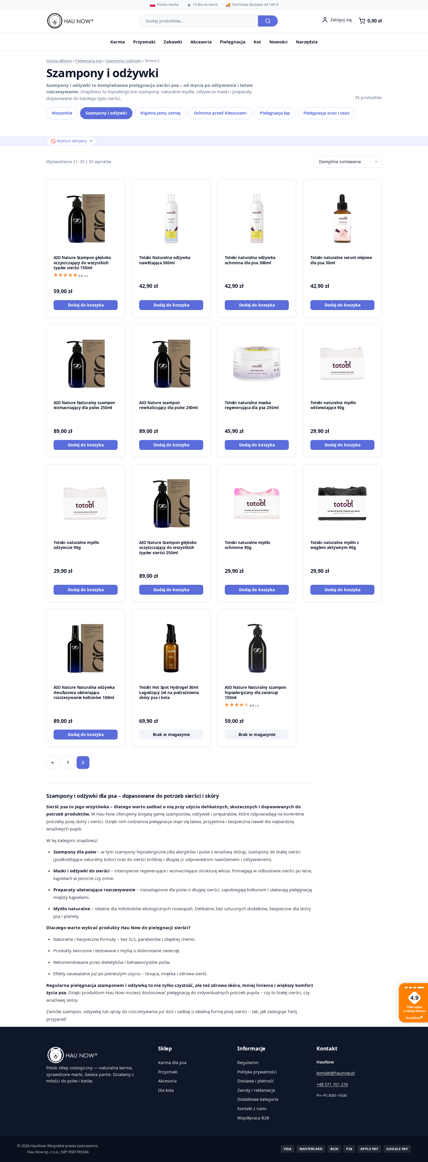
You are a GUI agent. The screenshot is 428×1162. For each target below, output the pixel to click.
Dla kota (166, 1090)
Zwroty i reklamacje (256, 1090)
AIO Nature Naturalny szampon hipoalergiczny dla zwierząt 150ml (255, 692)
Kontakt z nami (251, 1108)
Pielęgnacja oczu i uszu (326, 113)
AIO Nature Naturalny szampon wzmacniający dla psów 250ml (84, 405)
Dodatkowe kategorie (257, 1099)
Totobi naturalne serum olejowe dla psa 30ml (341, 260)
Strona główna (59, 60)
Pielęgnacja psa (88, 60)
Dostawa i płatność (255, 1081)
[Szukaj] (268, 21)
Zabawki (173, 42)
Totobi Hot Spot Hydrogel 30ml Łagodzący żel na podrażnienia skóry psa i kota (169, 692)
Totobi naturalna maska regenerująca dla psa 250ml (252, 405)
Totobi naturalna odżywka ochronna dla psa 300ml (250, 260)
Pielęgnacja (232, 42)
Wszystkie (62, 113)
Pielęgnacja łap (275, 113)
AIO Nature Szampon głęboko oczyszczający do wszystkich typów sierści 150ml (82, 262)
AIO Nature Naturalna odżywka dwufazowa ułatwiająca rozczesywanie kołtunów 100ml (84, 692)
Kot (257, 42)
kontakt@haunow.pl (335, 1073)
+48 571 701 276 (332, 1084)
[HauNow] (95, 1055)
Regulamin (248, 1062)
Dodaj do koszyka (86, 305)
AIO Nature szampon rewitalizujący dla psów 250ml (168, 405)
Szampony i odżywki (123, 60)
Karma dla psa (172, 1062)
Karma (117, 42)
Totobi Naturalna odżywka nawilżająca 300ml (164, 260)
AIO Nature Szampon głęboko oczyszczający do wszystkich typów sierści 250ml (168, 547)
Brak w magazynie (171, 734)
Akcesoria (201, 42)
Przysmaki (144, 42)
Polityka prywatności (257, 1072)
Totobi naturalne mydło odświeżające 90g (333, 405)
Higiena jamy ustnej (160, 113)
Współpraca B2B (253, 1118)
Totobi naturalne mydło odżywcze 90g (76, 545)
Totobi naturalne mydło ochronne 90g (247, 545)
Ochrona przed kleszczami (220, 113)
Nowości (278, 42)
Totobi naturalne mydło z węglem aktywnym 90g (334, 545)
